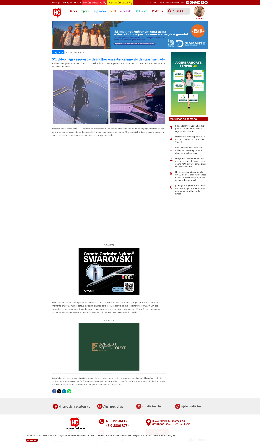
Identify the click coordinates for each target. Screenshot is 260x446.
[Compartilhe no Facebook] (54, 391)
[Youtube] (199, 2)
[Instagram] (191, 2)
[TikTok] (202, 2)
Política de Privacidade (108, 435)
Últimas (72, 11)
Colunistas (142, 11)
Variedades (126, 11)
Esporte (85, 11)
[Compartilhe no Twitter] (59, 391)
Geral (113, 11)
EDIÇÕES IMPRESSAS (92, 2)
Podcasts (157, 11)
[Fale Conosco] (206, 2)
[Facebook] (188, 2)
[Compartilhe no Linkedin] (64, 391)
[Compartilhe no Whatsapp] (69, 391)
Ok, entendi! (32, 440)
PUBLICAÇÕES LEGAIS (118, 2)
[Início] (57, 17)
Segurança (100, 11)
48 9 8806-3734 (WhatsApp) (172, 2)
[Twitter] (195, 2)
